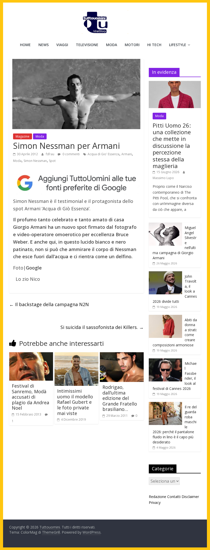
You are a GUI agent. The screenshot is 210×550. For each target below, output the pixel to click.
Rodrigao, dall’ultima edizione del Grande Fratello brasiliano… (119, 398)
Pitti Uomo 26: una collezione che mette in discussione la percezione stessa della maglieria (172, 145)
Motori (132, 44)
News (43, 44)
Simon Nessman (35, 161)
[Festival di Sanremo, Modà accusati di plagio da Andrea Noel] (31, 355)
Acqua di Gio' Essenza (103, 154)
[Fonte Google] (76, 183)
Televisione (87, 44)
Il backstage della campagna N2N (49, 304)
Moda (111, 44)
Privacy (155, 502)
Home (25, 44)
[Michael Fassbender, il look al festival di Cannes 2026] (165, 361)
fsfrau (50, 154)
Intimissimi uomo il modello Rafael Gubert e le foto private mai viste (75, 402)
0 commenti (71, 154)
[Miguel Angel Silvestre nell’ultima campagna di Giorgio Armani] (165, 225)
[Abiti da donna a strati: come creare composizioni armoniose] (165, 317)
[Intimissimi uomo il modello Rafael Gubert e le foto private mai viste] (76, 355)
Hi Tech (154, 44)
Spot (52, 161)
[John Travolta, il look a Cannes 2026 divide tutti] (165, 274)
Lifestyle (177, 44)
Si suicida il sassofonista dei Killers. (102, 327)
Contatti (174, 496)
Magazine (22, 136)
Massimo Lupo (163, 178)
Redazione (157, 496)
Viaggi (62, 44)
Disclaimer (190, 496)
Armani (126, 154)
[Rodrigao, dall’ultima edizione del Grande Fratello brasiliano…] (122, 355)
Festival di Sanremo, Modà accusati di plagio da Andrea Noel (30, 397)
